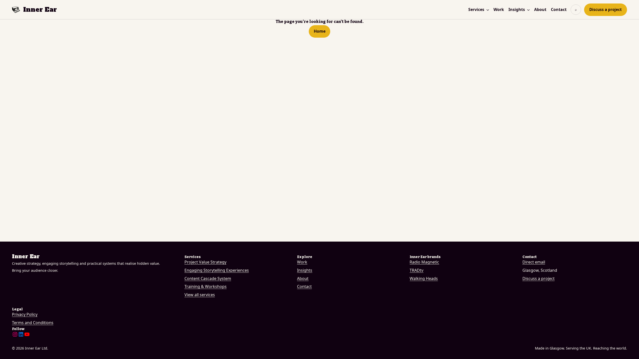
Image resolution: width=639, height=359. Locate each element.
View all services (199, 294)
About (303, 278)
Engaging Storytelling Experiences (216, 270)
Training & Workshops (205, 286)
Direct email (533, 262)
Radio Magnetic (424, 262)
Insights (304, 270)
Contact (304, 286)
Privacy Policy (24, 314)
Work (302, 262)
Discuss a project (605, 9)
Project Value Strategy (205, 262)
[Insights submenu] (528, 9)
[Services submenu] (487, 9)
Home (319, 31)
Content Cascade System (207, 278)
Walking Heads (424, 278)
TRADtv (416, 270)
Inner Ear (40, 9)
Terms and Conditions (32, 322)
